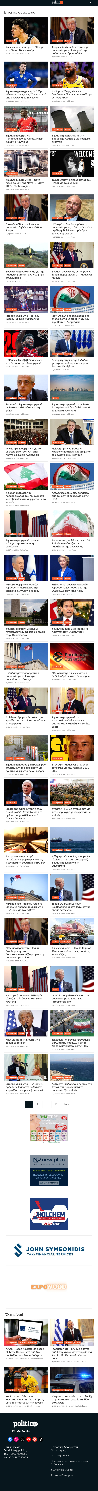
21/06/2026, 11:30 (58, 774)
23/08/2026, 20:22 (12, 1358)
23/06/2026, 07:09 (12, 727)
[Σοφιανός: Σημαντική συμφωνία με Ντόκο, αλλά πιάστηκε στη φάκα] (26, 388)
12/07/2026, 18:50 (12, 366)
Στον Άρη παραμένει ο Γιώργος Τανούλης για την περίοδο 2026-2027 (71, 768)
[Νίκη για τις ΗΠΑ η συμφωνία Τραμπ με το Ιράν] (26, 1023)
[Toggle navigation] (7, 3)
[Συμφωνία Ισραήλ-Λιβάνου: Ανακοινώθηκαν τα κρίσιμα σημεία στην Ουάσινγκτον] (26, 612)
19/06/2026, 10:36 (58, 913)
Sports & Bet (11, 41)
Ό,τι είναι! (22, 1342)
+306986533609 (18, 1457)
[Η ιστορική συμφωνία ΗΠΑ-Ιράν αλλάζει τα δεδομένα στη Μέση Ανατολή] (26, 979)
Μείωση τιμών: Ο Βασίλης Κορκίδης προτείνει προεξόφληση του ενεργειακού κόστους (71, 452)
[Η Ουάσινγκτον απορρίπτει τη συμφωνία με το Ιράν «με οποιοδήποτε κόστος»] (26, 656)
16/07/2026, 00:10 (12, 234)
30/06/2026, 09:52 (59, 458)
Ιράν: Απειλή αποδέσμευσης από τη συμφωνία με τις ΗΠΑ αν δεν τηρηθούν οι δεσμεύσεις (70, 319)
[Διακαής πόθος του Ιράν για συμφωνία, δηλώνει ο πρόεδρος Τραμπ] (26, 207)
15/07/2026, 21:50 (58, 237)
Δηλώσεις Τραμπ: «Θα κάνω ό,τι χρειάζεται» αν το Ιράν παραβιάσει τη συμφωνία (26, 720)
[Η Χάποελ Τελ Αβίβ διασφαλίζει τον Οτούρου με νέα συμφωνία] (26, 343)
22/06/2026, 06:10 (12, 774)
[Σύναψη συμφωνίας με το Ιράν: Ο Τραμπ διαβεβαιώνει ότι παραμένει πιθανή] (72, 255)
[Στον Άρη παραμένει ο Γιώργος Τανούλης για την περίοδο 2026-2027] (72, 748)
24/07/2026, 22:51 (12, 101)
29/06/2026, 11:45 (58, 502)
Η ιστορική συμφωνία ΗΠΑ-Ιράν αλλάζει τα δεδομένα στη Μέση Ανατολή (24, 998)
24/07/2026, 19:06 (58, 101)
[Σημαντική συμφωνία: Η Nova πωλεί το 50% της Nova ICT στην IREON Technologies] (26, 163)
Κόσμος (68, 41)
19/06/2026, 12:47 (12, 913)
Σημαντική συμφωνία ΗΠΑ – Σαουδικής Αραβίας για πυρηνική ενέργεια (71, 139)
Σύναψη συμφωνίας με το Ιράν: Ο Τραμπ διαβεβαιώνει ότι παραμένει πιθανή (72, 275)
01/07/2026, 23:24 (58, 414)
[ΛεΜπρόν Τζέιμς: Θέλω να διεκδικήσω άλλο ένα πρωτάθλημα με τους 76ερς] (72, 75)
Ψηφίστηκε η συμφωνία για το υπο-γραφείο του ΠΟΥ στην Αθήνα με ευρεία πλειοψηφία (23, 452)
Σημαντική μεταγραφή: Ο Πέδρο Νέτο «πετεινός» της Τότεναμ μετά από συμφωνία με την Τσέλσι (26, 94)
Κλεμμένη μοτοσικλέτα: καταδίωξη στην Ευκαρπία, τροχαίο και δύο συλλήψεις (72, 1399)
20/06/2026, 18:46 (58, 819)
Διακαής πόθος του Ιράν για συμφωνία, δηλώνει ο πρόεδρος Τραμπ (24, 227)
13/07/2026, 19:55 (12, 322)
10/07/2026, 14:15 (58, 370)
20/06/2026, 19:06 (12, 822)
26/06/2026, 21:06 (58, 635)
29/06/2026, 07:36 (12, 550)
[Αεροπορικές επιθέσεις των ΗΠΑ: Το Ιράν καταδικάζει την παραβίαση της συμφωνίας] (72, 523)
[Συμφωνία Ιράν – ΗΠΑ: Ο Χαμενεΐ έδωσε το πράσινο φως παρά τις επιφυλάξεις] (72, 931)
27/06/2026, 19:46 (58, 594)
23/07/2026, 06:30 (58, 145)
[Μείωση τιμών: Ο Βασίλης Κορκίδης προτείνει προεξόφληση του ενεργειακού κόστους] (72, 432)
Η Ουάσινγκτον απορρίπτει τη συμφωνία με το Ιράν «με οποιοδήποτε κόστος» (23, 676)
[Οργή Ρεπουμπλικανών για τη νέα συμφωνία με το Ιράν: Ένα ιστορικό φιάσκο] (72, 979)
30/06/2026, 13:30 (12, 458)
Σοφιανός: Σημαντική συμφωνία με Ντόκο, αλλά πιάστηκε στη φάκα (24, 407)
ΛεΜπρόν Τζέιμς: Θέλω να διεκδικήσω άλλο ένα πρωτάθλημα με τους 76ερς (72, 94)
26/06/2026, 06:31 (12, 683)
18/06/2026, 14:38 (58, 1093)
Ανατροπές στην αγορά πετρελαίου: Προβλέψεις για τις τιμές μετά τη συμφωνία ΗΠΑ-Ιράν (26, 859)
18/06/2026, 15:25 (58, 1049)
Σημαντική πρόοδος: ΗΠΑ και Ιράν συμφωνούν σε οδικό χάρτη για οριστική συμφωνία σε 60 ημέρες (26, 768)
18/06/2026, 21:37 (12, 1005)
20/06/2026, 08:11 (12, 866)
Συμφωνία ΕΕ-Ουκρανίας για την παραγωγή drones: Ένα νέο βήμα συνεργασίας (25, 275)
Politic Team (24, 53)
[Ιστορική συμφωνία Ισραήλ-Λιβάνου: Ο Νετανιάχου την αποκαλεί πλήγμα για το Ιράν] (26, 568)
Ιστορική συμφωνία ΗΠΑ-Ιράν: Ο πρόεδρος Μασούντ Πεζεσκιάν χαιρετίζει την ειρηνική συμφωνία (25, 1087)
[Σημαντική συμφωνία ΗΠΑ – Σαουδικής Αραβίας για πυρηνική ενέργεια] (72, 119)
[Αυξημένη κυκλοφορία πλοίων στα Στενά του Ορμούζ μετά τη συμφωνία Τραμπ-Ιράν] (72, 1067)
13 (56, 1104)
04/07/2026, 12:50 (12, 414)
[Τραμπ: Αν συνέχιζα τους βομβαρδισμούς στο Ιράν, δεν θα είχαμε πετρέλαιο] (72, 887)
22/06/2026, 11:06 (58, 730)
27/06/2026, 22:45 (12, 594)
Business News (12, 173)
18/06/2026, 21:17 (58, 1005)
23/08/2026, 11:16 (58, 1406)
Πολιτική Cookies (61, 1456)
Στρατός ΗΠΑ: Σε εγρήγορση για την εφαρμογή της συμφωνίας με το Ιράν (71, 812)
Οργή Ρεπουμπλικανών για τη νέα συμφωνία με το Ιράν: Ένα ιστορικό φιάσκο (71, 998)
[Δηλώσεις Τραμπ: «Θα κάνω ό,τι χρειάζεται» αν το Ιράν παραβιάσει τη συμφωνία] (26, 701)
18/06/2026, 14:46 (12, 1093)
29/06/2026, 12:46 (12, 505)
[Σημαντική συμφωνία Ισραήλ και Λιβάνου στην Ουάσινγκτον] (72, 612)
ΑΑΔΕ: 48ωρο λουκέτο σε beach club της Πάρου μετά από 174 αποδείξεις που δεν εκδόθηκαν (25, 1352)
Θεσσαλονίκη (58, 1390)
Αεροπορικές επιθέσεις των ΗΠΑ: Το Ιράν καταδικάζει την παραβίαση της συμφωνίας (71, 543)
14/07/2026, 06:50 (58, 281)
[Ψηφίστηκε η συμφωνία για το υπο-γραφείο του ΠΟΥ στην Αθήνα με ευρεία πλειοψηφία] (26, 432)
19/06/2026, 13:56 (58, 869)
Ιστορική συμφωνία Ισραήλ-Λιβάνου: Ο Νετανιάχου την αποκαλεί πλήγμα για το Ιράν (22, 587)
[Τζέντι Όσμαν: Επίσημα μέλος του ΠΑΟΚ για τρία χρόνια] (72, 163)
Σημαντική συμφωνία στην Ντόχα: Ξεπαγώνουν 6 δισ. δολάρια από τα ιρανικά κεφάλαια (71, 407)
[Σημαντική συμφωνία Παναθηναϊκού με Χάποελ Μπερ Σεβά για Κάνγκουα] (26, 119)
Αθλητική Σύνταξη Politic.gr (29, 1406)
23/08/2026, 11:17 (12, 1406)
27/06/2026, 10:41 (12, 638)
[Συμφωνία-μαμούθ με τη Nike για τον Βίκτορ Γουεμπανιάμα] (26, 30)
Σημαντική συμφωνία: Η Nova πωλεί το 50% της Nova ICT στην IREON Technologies (25, 183)
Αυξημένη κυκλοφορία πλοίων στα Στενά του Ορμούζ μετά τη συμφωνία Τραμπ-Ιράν (72, 1087)
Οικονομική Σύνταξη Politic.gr (31, 1358)
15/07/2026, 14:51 (12, 281)
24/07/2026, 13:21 (12, 145)
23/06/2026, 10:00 (58, 679)
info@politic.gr (19, 1450)
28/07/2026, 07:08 (58, 57)
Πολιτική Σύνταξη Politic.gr (76, 1362)
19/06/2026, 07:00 (58, 958)
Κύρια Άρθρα (19, 758)
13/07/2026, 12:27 (58, 325)
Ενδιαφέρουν (58, 41)
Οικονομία (69, 354)
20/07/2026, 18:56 (12, 189)
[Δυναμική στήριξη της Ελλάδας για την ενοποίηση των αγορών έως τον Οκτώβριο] (72, 343)
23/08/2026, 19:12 (58, 1362)
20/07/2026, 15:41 (58, 186)
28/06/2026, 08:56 (58, 550)
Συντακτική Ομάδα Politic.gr (76, 1406)
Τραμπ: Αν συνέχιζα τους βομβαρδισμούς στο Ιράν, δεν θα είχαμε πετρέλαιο (71, 907)
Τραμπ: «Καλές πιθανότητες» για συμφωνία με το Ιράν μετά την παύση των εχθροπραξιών (70, 50)
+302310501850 (18, 1454)
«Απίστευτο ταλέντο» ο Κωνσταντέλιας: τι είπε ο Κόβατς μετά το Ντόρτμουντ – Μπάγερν (25, 1399)
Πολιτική (22, 398)
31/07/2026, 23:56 (12, 53)
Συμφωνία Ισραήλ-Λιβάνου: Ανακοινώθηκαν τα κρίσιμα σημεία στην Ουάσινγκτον (26, 632)
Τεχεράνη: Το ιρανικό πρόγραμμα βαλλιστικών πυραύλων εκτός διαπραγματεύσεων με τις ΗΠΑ (71, 1043)
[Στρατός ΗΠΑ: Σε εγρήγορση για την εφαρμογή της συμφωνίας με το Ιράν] (72, 792)
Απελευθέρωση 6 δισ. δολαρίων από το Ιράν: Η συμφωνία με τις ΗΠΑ (70, 496)
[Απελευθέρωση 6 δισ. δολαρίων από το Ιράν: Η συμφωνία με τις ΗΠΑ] (72, 476)
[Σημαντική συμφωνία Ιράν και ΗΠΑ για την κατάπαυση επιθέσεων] (26, 523)
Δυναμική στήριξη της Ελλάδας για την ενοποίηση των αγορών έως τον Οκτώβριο (70, 363)
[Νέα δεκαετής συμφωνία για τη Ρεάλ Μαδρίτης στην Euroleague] (72, 656)
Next (67, 1104)
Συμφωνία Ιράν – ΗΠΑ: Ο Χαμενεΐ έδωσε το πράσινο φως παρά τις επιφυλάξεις (71, 951)
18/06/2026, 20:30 (12, 1046)
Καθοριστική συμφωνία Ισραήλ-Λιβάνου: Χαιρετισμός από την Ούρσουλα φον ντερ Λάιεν (70, 587)
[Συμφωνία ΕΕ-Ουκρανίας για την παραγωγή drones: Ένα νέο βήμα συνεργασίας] (26, 255)
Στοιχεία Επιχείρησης (63, 1475)
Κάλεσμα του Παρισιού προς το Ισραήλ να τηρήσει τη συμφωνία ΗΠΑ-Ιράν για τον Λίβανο (24, 907)
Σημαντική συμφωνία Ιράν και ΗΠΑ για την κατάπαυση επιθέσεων (23, 543)
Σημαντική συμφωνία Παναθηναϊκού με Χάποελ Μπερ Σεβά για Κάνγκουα (24, 139)
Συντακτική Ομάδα (62, 1470)
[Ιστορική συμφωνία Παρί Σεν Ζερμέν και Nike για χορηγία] (26, 299)
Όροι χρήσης (58, 1450)
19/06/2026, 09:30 (12, 961)
